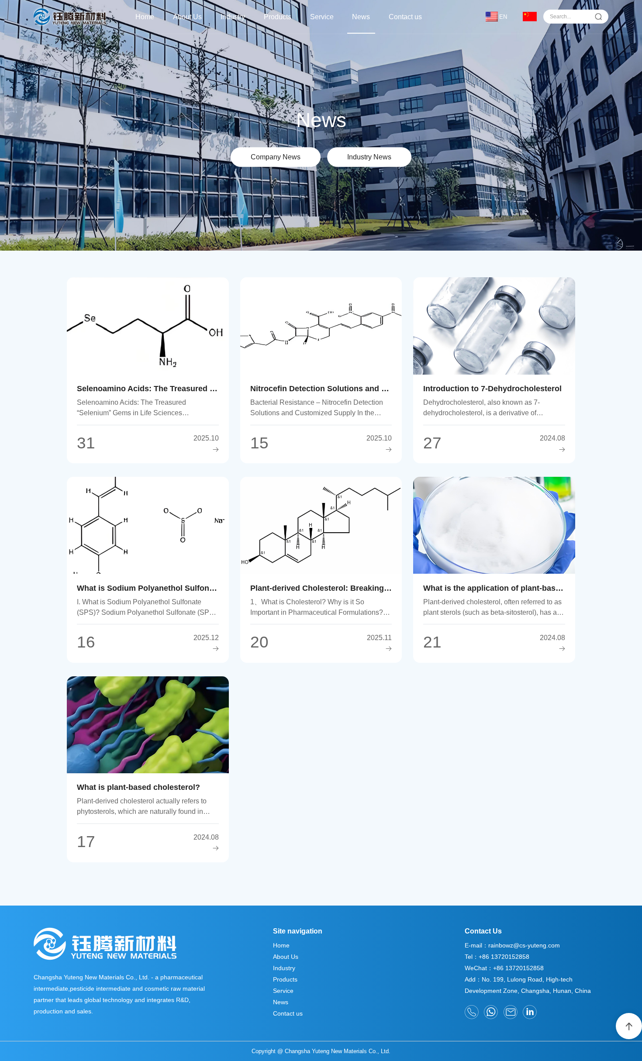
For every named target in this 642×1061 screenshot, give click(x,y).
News (361, 17)
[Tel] (472, 1012)
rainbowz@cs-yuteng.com (524, 945)
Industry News (369, 157)
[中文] (530, 17)
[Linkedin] (530, 1012)
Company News (275, 157)
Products (277, 17)
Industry (233, 17)
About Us (187, 17)
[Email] (511, 1012)
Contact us (405, 17)
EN (503, 17)
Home (144, 17)
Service (322, 17)
